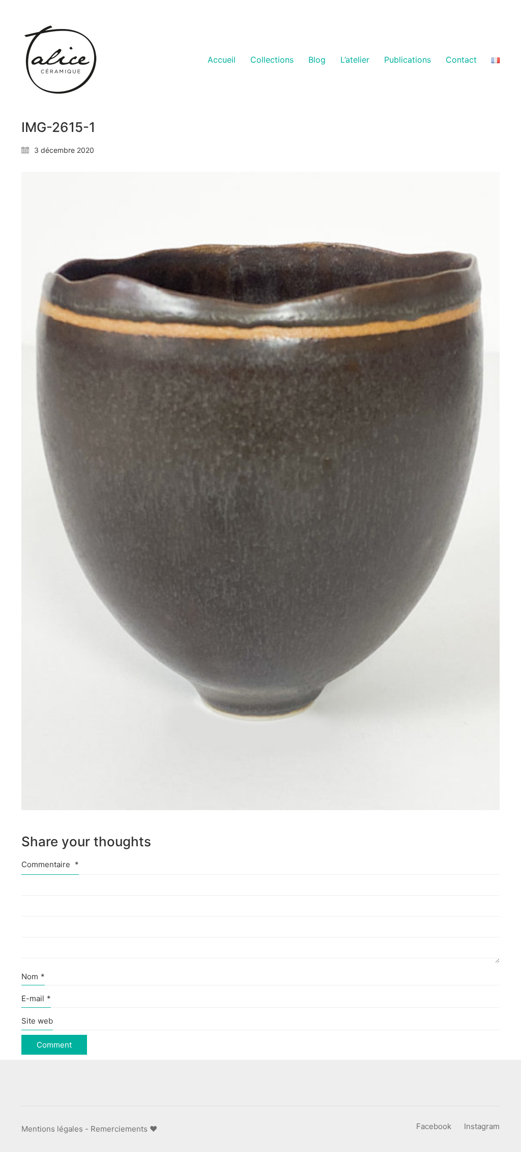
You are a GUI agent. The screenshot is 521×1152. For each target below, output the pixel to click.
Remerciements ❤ (124, 1129)
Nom (33, 976)
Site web (37, 1021)
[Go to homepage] (59, 60)
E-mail (36, 998)
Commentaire (50, 864)
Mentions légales (52, 1129)
